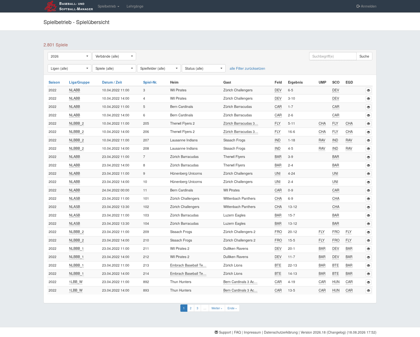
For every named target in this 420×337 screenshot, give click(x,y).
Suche (364, 56)
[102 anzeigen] (368, 207)
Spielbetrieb (107, 6)
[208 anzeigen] (368, 148)
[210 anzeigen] (368, 240)
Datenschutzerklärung (281, 332)
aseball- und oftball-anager (76, 6)
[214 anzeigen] (368, 274)
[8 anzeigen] (368, 165)
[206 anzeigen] (368, 132)
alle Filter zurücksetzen (247, 68)
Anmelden (368, 6)
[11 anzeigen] (368, 190)
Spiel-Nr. (150, 82)
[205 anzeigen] (368, 123)
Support (224, 332)
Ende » (232, 308)
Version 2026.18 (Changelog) (323, 332)
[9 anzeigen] (368, 173)
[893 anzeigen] (368, 290)
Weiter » (216, 308)
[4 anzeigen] (368, 98)
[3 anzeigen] (368, 90)
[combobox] (69, 56)
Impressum (252, 332)
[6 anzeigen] (368, 115)
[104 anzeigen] (368, 223)
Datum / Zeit (112, 82)
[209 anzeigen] (368, 232)
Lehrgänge (135, 6)
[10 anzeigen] (368, 182)
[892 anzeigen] (368, 282)
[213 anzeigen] (368, 265)
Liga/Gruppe (80, 82)
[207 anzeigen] (368, 140)
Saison (55, 82)
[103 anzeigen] (368, 215)
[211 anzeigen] (368, 248)
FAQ (237, 332)
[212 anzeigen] (368, 257)
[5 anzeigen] (368, 107)
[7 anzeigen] (368, 157)
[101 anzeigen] (368, 198)
